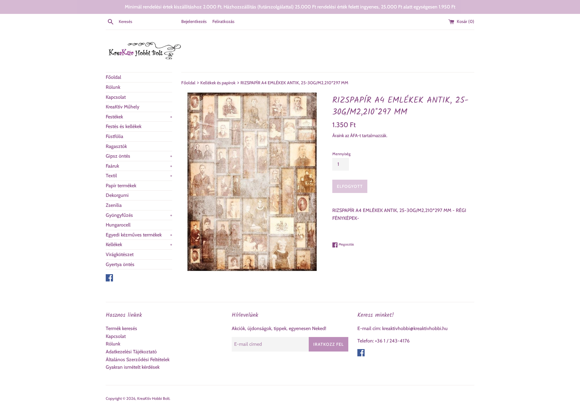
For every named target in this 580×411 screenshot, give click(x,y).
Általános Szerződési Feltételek (137, 359)
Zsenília (114, 205)
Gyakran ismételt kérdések (133, 367)
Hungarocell (118, 225)
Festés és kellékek (123, 126)
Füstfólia (114, 136)
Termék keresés (121, 328)
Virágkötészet (120, 254)
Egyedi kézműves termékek (139, 235)
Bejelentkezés (194, 21)
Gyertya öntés (120, 264)
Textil (139, 175)
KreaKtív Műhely (122, 107)
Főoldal (113, 77)
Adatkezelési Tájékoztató (131, 352)
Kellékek (139, 244)
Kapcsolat (116, 97)
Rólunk (113, 87)
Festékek (139, 117)
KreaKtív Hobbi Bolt (153, 398)
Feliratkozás (223, 21)
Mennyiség (341, 154)
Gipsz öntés (139, 156)
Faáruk (139, 166)
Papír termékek (121, 185)
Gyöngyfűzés (139, 215)
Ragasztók (116, 146)
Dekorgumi (117, 195)
